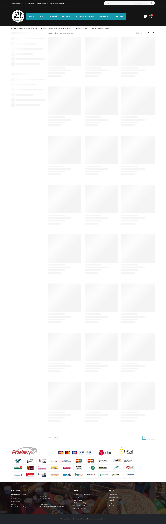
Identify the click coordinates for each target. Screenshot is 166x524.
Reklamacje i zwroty (79, 503)
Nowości (53, 16)
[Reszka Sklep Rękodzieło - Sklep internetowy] (18, 16)
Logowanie (113, 495)
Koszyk (111, 500)
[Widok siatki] (148, 33)
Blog (110, 503)
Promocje (66, 16)
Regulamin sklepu (42, 3)
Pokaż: (137, 33)
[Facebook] (145, 16)
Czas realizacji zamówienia (81, 495)
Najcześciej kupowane (85, 16)
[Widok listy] (153, 33)
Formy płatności (29, 3)
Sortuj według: (53, 33)
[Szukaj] (151, 3)
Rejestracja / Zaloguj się (58, 3)
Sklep (42, 16)
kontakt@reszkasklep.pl (19, 507)
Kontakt (119, 16)
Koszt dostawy (17, 3)
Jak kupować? (105, 16)
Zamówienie (113, 497)
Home (31, 16)
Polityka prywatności (79, 508)
